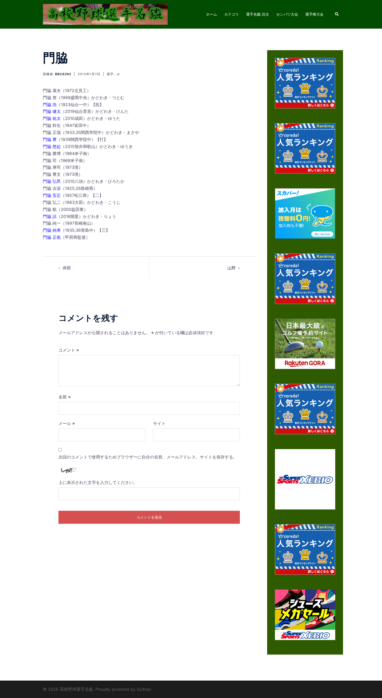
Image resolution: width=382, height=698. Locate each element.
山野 (231, 267)
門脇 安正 (52, 195)
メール (66, 423)
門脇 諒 (50, 216)
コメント (68, 350)
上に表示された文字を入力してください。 (97, 482)
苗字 (110, 74)
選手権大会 (314, 14)
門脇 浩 (50, 104)
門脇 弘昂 (52, 181)
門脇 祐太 (52, 118)
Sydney (144, 689)
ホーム (211, 14)
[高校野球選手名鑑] (105, 13)
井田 (67, 267)
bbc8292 (63, 74)
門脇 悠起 (52, 146)
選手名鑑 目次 (257, 14)
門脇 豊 (50, 139)
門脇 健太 (52, 111)
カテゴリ (231, 14)
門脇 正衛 (52, 237)
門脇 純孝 (52, 230)
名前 (64, 396)
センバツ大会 (287, 14)
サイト (159, 423)
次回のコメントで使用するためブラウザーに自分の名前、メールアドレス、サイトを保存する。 (147, 457)
